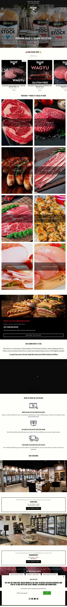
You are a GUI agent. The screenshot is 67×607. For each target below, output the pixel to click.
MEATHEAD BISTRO (49, 574)
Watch (34, 391)
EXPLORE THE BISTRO (33, 335)
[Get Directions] (33, 540)
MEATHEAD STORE (17, 574)
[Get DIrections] (33, 486)
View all (33, 56)
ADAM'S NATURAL (33, 574)
